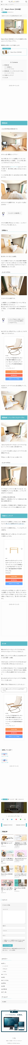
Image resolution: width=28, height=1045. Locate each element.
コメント (5, 909)
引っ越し (5, 992)
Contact (10, 1040)
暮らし (4, 963)
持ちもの (5, 968)
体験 (4, 986)
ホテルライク (21, 799)
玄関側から (9, 67)
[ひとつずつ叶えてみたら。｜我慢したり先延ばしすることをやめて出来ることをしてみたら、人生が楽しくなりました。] (14, 1)
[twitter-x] (13, 1038)
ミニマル (5, 974)
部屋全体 (6, 65)
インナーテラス (10, 68)
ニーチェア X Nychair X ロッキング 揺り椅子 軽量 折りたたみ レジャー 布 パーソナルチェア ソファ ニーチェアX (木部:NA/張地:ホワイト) (13, 362)
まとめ (6, 77)
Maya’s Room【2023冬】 (16, 52)
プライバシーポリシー (17, 1040)
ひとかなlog (5, 980)
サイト (4, 935)
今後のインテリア (9, 75)
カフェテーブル (14, 166)
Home (7, 1040)
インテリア (5, 12)
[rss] (15, 1038)
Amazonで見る (14, 371)
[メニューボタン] (1, 1)
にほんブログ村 (4, 756)
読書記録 (5, 989)
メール (5, 930)
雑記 (4, 977)
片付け (4, 971)
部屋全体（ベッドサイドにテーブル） (14, 71)
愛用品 (4, 983)
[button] (3, 819)
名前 (4, 925)
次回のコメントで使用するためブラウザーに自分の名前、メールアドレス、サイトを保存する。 (14, 941)
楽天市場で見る (14, 375)
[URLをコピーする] (25, 819)
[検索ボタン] (26, 1)
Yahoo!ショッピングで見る (14, 378)
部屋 (16, 799)
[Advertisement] (14, 101)
